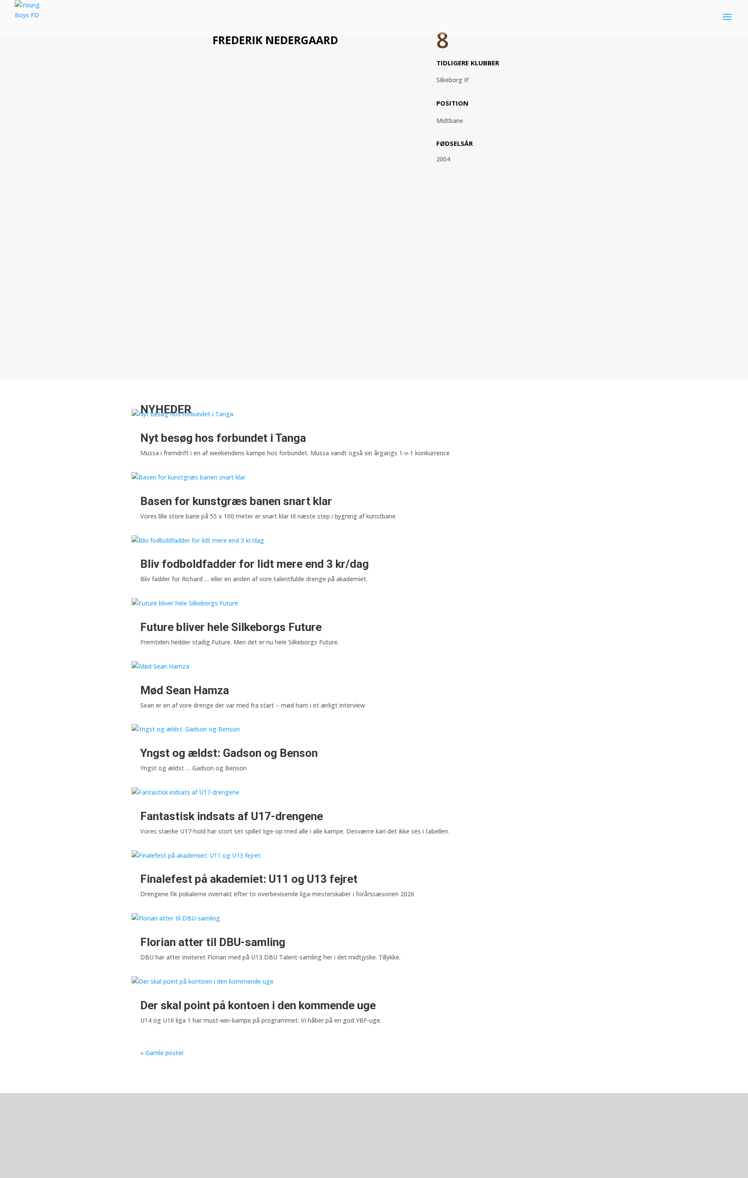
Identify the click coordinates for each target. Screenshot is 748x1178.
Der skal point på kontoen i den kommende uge (258, 1005)
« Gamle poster (162, 1053)
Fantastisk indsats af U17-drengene (231, 816)
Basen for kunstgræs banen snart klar (236, 501)
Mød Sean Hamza (184, 690)
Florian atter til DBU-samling (212, 942)
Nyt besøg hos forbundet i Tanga (223, 437)
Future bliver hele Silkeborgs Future (231, 627)
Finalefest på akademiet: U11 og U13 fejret (249, 878)
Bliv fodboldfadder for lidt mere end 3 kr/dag (254, 563)
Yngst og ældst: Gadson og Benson (229, 753)
